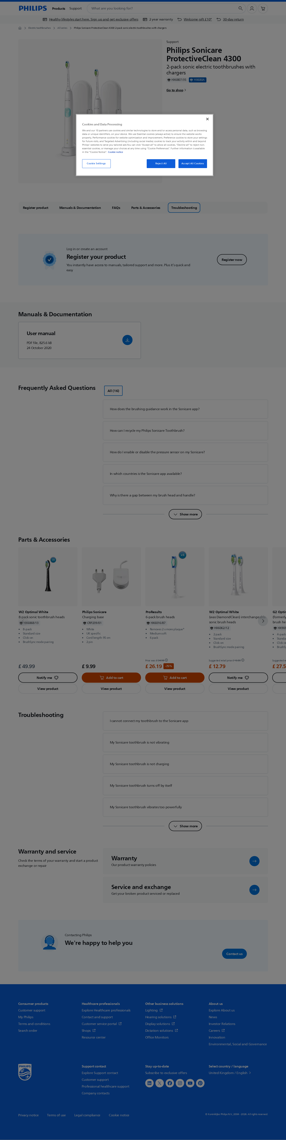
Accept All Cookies (192, 164)
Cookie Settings (96, 164)
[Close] (207, 119)
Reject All (161, 164)
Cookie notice (115, 152)
